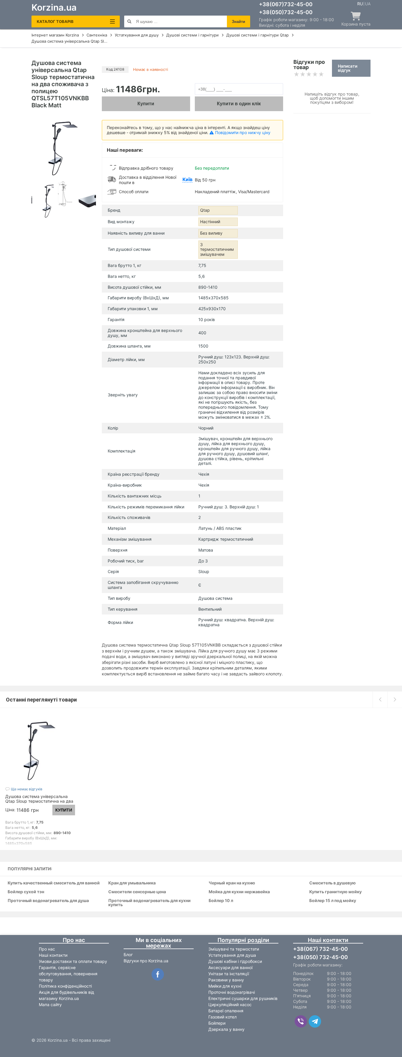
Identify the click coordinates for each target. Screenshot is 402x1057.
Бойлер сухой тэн (26, 892)
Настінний (210, 221)
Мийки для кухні (224, 985)
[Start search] (129, 21)
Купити (145, 103)
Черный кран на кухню (232, 883)
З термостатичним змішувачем (217, 249)
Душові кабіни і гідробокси (235, 961)
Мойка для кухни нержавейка (239, 892)
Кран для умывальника (132, 883)
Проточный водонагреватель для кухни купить (149, 903)
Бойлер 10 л (221, 901)
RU (360, 4)
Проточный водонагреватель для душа (48, 901)
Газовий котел (222, 1016)
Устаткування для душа (232, 955)
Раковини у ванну (226, 979)
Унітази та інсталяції (228, 973)
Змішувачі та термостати (233, 948)
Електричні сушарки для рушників (243, 998)
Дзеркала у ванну (226, 1029)
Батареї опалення (225, 1010)
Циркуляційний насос (230, 1004)
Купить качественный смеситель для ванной (54, 883)
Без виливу (211, 233)
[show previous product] (380, 699)
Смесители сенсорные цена (137, 892)
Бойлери (216, 1023)
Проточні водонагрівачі (231, 992)
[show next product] (394, 699)
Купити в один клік (239, 103)
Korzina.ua (54, 7)
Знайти (238, 21)
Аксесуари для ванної (230, 967)
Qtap (205, 210)
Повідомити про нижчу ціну (242, 132)
